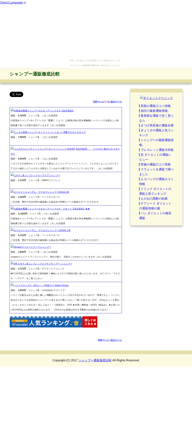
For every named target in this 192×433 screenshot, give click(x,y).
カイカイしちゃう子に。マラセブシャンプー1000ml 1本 (42, 230)
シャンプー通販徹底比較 (35, 73)
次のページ (116, 101)
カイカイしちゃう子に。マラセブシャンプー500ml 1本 (41, 192)
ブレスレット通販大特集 (157, 149)
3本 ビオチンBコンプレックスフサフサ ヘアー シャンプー (43, 263)
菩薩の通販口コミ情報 (156, 164)
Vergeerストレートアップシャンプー (32, 247)
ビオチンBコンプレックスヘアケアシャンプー (37, 175)
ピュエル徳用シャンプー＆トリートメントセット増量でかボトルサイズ (50, 132)
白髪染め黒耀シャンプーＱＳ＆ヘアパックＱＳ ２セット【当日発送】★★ (52, 208)
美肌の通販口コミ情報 (156, 105)
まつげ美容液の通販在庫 (157, 125)
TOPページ (98, 101)
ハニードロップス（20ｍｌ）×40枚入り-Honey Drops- (41, 285)
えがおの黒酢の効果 (154, 198)
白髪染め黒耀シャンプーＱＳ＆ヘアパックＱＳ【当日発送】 (44, 110)
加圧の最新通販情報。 (156, 110)
